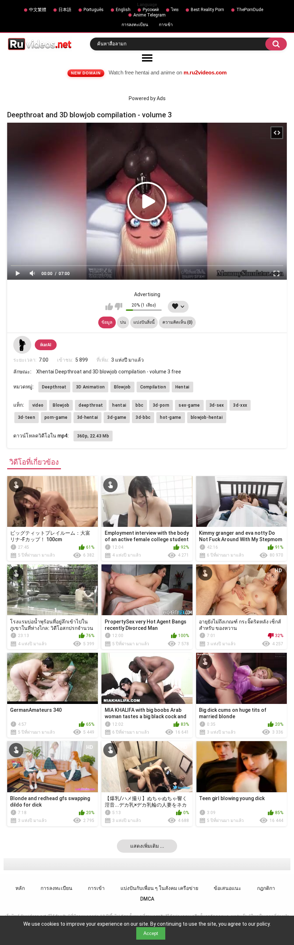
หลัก (20, 888)
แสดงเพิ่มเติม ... (147, 846)
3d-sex (216, 405)
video (38, 405)
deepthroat (91, 405)
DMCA (147, 899)
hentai (119, 405)
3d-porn (161, 405)
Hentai (182, 387)
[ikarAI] (22, 345)
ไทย (175, 9)
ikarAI (45, 344)
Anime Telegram (149, 15)
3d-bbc (143, 417)
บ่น (123, 322)
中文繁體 (37, 9)
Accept (150, 933)
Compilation (153, 387)
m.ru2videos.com (205, 72)
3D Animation (90, 387)
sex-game (189, 405)
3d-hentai (87, 417)
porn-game (56, 417)
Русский (151, 9)
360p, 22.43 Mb (93, 436)
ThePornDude (249, 9)
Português (94, 9)
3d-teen (26, 417)
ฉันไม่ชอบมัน (118, 306)
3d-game (116, 417)
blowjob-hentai (207, 417)
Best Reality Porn (207, 9)
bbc (139, 405)
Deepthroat (54, 387)
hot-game (170, 417)
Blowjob (122, 387)
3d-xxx (240, 405)
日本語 (64, 9)
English (123, 9)
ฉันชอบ (109, 306)
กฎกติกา (266, 888)
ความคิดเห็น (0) (177, 322)
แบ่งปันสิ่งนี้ (144, 322)
